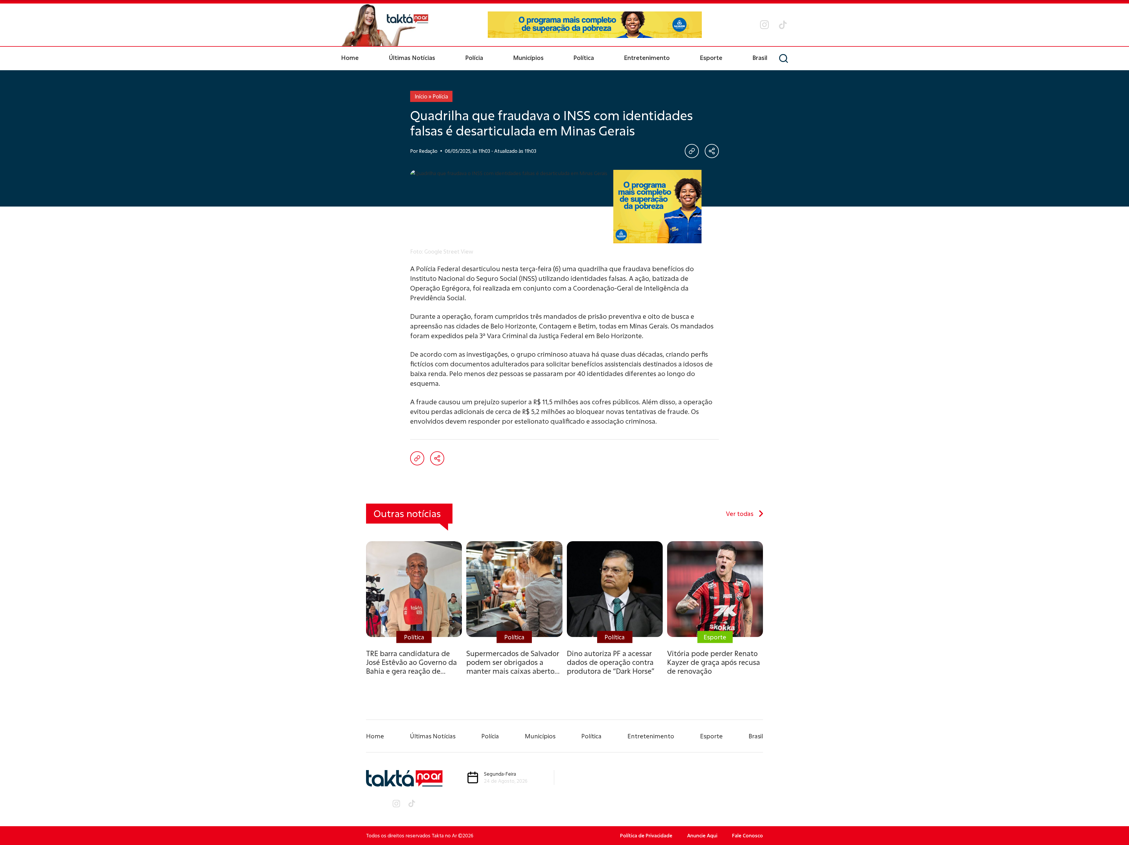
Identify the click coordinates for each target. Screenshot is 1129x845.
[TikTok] (783, 25)
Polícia (474, 57)
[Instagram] (764, 24)
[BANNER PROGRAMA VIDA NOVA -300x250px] (657, 206)
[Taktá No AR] (385, 25)
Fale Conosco (747, 835)
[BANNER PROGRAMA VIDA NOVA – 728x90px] (595, 24)
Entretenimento (647, 57)
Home (350, 57)
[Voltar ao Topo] (1114, 824)
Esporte (711, 57)
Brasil (759, 57)
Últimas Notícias (412, 57)
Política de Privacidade (646, 835)
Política (583, 57)
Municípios (528, 57)
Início (421, 96)
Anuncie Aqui (702, 835)
